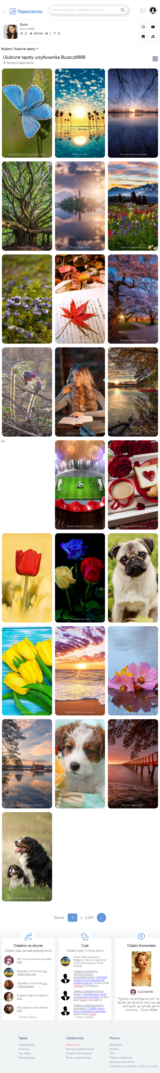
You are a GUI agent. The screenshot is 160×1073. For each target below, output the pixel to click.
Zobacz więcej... (28, 1017)
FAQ (111, 1053)
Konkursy (24, 1049)
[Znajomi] (153, 36)
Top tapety (25, 1053)
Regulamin (115, 1044)
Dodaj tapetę (26, 1044)
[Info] (143, 27)
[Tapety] (143, 36)
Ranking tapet (27, 1057)
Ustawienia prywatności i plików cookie (133, 1066)
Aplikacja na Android (121, 1062)
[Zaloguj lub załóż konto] (153, 10)
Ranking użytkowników (80, 1049)
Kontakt (114, 1049)
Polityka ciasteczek (120, 1057)
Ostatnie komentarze (79, 1053)
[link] (19, 1010)
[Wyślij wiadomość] (153, 27)
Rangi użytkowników (78, 1057)
